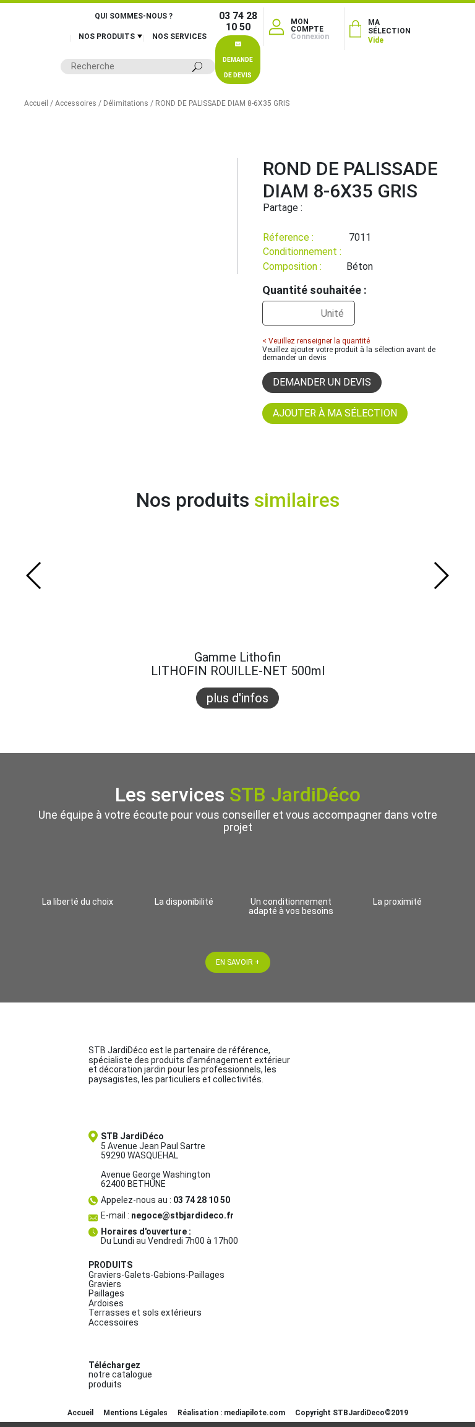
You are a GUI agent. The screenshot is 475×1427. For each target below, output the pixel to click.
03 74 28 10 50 (238, 21)
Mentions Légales (135, 1412)
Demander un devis (322, 382)
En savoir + (238, 962)
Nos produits (107, 36)
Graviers (104, 1284)
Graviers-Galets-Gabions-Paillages (156, 1275)
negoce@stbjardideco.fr (182, 1215)
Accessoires (75, 103)
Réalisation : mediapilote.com (231, 1412)
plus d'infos (237, 698)
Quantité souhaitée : (314, 290)
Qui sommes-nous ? (134, 16)
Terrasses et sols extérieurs (145, 1312)
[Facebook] (312, 207)
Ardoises (106, 1303)
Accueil (36, 103)
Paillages (106, 1293)
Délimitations (125, 103)
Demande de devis (238, 67)
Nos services (179, 36)
